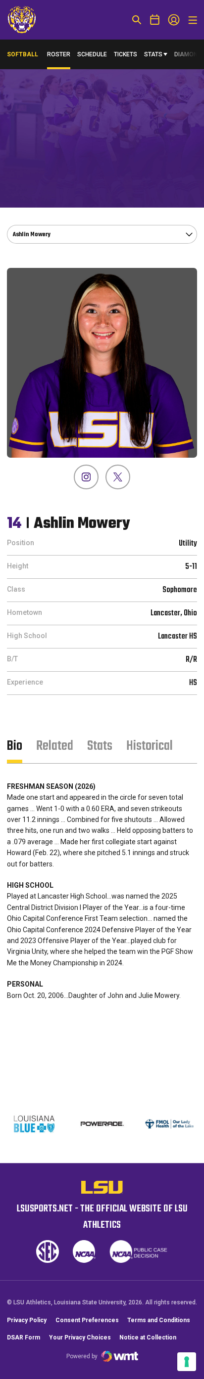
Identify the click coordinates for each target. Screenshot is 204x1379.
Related (54, 746)
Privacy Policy (27, 1320)
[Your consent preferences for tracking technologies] (186, 1361)
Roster (58, 54)
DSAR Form (23, 1337)
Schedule (92, 54)
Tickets (125, 54)
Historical (149, 746)
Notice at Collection (147, 1337)
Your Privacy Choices (80, 1337)
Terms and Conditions (158, 1320)
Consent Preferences (87, 1320)
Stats (153, 54)
